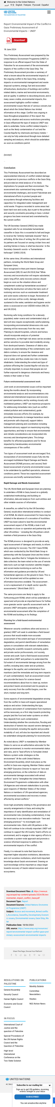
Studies (32, 999)
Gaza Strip (40, 918)
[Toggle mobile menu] (49, 12)
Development (35, 915)
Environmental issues (25, 918)
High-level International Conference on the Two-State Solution (12, 1056)
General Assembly (12, 990)
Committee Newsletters (35, 993)
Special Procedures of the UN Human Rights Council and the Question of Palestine (14, 1041)
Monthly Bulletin (36, 986)
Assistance (13, 915)
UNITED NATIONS (20, 1079)
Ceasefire (23, 915)
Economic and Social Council (13, 1005)
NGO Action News (37, 1003)
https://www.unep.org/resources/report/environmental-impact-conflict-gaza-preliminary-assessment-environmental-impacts (27, 931)
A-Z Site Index (11, 1084)
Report (25, 901)
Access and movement (24, 911)
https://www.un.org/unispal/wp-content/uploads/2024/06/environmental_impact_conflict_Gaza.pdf (27, 894)
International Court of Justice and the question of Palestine (13, 1028)
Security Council (11, 994)
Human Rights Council (13, 999)
